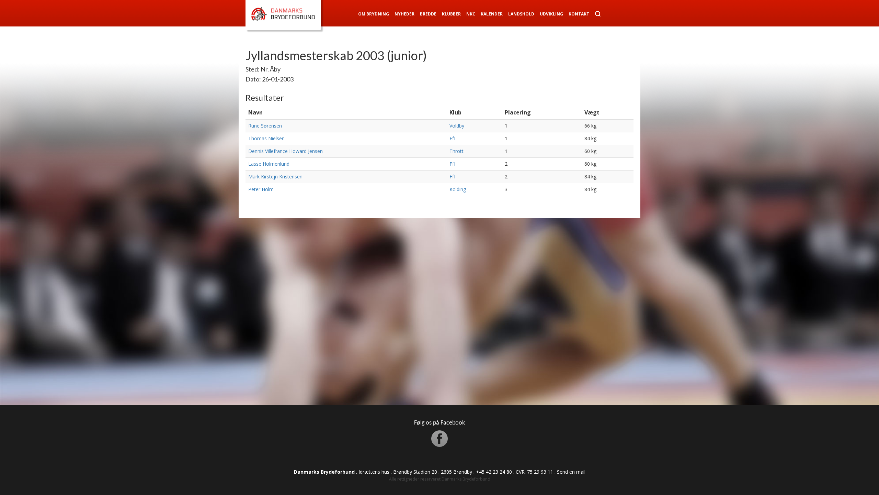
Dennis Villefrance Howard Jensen (285, 151)
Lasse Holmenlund (268, 164)
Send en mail (571, 472)
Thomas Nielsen (266, 138)
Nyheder (404, 14)
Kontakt (579, 14)
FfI (452, 138)
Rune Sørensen (265, 125)
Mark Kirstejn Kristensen (275, 176)
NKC (470, 14)
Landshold (521, 14)
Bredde (428, 14)
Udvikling (551, 14)
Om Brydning (373, 14)
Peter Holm (261, 189)
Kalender (492, 14)
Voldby (456, 125)
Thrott (456, 151)
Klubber (451, 14)
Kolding (457, 189)
